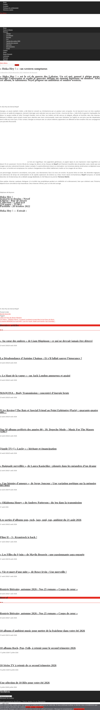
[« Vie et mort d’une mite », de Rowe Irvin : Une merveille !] (4, 567)
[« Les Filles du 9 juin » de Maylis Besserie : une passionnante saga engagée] (4, 550)
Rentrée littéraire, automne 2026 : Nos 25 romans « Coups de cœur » (39, 589)
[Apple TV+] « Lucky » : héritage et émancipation (28, 448)
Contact (5, 4)
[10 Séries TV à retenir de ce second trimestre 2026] (4, 661)
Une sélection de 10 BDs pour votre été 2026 (25, 682)
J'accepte (28, 707)
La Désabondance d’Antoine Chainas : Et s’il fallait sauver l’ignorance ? (41, 358)
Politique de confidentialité (10, 8)
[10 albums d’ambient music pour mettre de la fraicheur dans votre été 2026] (4, 626)
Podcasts (5, 58)
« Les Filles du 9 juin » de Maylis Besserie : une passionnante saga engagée (42, 554)
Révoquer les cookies (7, 698)
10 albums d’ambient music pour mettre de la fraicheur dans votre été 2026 (42, 630)
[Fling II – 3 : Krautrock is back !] (4, 533)
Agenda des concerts (12, 43)
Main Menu (3, 63)
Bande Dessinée (7, 54)
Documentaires (10, 46)
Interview (9, 45)
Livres (8, 48)
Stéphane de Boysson (30, 72)
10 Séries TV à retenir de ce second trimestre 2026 (28, 665)
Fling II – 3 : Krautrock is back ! (18, 537)
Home (5, 2)
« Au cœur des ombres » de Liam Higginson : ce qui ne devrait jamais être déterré (46, 341)
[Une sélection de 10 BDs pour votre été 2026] (4, 678)
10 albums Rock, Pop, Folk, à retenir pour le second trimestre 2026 (38, 648)
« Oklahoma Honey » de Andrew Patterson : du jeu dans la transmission (41, 502)
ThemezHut (41, 701)
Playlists (8, 37)
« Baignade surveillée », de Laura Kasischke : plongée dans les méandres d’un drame (48, 466)
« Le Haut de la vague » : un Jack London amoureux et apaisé (35, 375)
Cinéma (5, 50)
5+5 (7, 39)
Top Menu (3, 13)
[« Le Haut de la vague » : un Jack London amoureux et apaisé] (4, 371)
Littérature (6, 56)
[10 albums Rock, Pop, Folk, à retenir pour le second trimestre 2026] (4, 643)
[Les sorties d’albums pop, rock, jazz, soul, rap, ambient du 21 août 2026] (4, 515)
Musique (5, 32)
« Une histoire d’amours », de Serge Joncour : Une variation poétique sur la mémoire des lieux (48, 484)
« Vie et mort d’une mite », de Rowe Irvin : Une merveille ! (33, 571)
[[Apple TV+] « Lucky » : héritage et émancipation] (4, 444)
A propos (5, 6)
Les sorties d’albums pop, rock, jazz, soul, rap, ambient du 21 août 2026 (40, 519)
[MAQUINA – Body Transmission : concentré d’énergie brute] (4, 388)
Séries (5, 52)
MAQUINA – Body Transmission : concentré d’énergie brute (34, 393)
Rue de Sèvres (11, 318)
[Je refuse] (44, 707)
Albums (8, 33)
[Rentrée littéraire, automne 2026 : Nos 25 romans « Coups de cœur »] (4, 585)
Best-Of (5, 59)
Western (19, 318)
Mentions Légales (8, 10)
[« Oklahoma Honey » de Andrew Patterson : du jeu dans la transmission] (4, 498)
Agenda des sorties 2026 (13, 41)
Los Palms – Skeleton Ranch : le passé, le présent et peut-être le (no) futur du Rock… (27, 319)
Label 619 (3, 318)
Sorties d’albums (8, 30)
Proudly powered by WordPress (10, 701)
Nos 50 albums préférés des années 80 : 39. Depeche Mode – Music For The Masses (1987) (47, 430)
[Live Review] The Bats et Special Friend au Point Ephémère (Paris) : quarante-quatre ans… (49, 411)
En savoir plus (39, 707)
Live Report (9, 35)
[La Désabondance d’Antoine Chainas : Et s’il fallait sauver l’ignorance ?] (4, 354)
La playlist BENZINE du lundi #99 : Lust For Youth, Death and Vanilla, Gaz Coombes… (27, 321)
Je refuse (33, 707)
